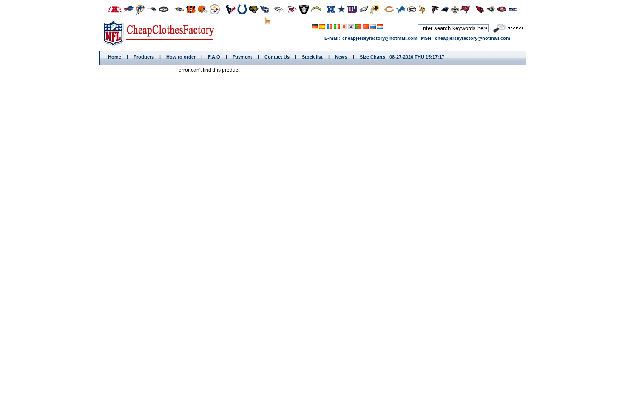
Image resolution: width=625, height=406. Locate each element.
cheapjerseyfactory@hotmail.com (380, 38)
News (341, 56)
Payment (242, 56)
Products (144, 56)
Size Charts (372, 56)
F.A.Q (214, 56)
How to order (181, 56)
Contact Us (277, 56)
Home (161, 33)
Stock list (312, 56)
